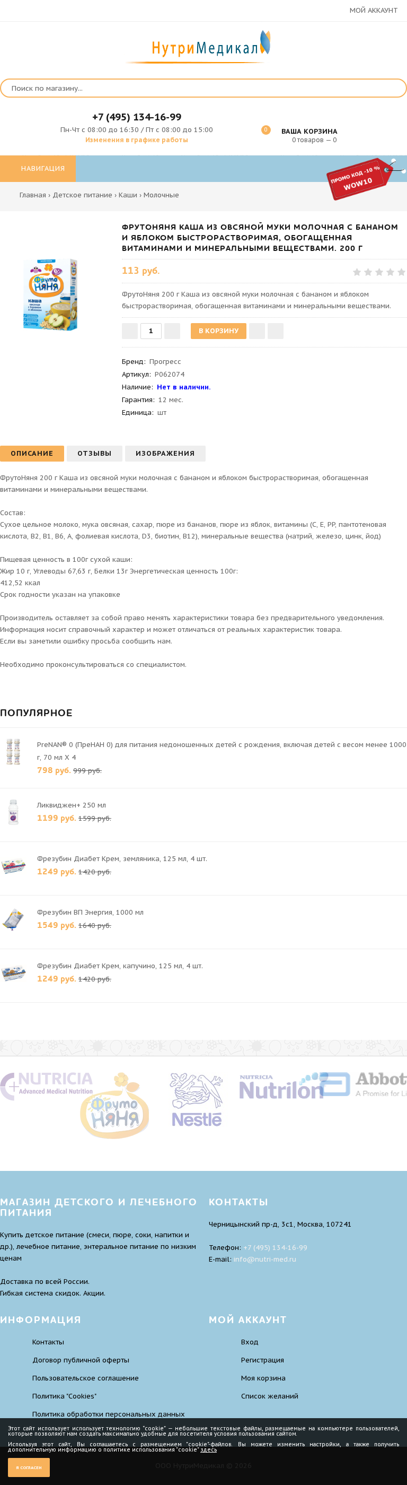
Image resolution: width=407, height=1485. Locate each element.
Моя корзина (263, 1378)
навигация (42, 168)
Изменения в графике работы (136, 140)
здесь (208, 1449)
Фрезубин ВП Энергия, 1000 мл (90, 912)
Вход (250, 1342)
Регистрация (262, 1360)
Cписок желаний (269, 1396)
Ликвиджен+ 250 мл (71, 805)
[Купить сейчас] (276, 331)
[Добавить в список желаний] (257, 331)
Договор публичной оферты (80, 1360)
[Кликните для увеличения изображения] (55, 277)
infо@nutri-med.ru (265, 1259)
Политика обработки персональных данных (108, 1414)
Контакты (48, 1342)
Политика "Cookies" (64, 1396)
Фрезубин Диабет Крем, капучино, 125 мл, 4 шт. (120, 965)
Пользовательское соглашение (85, 1378)
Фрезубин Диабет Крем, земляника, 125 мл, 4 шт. (122, 858)
